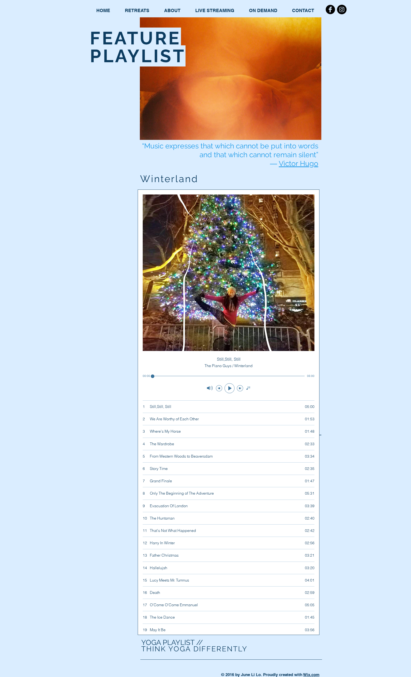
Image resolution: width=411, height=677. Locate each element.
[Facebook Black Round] (330, 9)
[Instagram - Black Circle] (342, 9)
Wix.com (311, 674)
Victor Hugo (298, 163)
